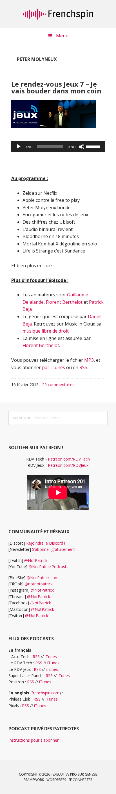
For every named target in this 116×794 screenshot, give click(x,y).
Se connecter (80, 779)
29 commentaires (58, 384)
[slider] (94, 146)
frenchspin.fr (58, 14)
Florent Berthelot (64, 302)
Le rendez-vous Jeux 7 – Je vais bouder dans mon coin (56, 87)
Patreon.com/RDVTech (69, 459)
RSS (83, 367)
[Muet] (81, 146)
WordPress (56, 779)
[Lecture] (18, 146)
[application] (58, 146)
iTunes (51, 656)
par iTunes (53, 367)
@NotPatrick (35, 560)
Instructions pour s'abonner (33, 740)
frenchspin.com (45, 692)
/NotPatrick (40, 602)
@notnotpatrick (38, 584)
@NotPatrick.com (42, 577)
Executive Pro (65, 774)
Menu (62, 36)
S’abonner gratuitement (53, 549)
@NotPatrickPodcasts (48, 566)
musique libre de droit (46, 331)
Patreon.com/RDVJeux (68, 465)
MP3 (89, 360)
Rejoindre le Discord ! (45, 543)
